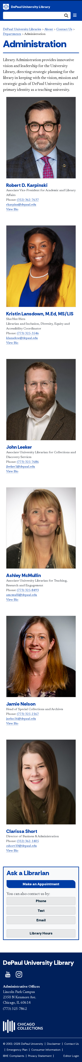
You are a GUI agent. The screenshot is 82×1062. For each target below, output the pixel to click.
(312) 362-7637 (28, 200)
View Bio (12, 209)
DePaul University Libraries (22, 29)
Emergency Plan (17, 1049)
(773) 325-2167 (28, 714)
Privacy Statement (40, 1056)
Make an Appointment (41, 884)
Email (41, 920)
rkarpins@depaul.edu (21, 204)
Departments (12, 34)
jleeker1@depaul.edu (20, 466)
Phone (41, 901)
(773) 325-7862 (15, 1009)
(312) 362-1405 (28, 841)
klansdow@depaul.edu (22, 338)
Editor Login (71, 1056)
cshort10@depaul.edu (21, 846)
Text (41, 910)
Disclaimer (54, 1044)
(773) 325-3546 (28, 333)
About (48, 29)
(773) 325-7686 (28, 462)
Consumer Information (46, 1049)
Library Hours (41, 933)
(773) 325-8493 (28, 590)
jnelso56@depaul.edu (21, 718)
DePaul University (6, 7)
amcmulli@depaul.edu (21, 595)
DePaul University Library (30, 7)
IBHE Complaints (13, 1056)
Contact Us (64, 29)
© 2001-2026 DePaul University (23, 1044)
